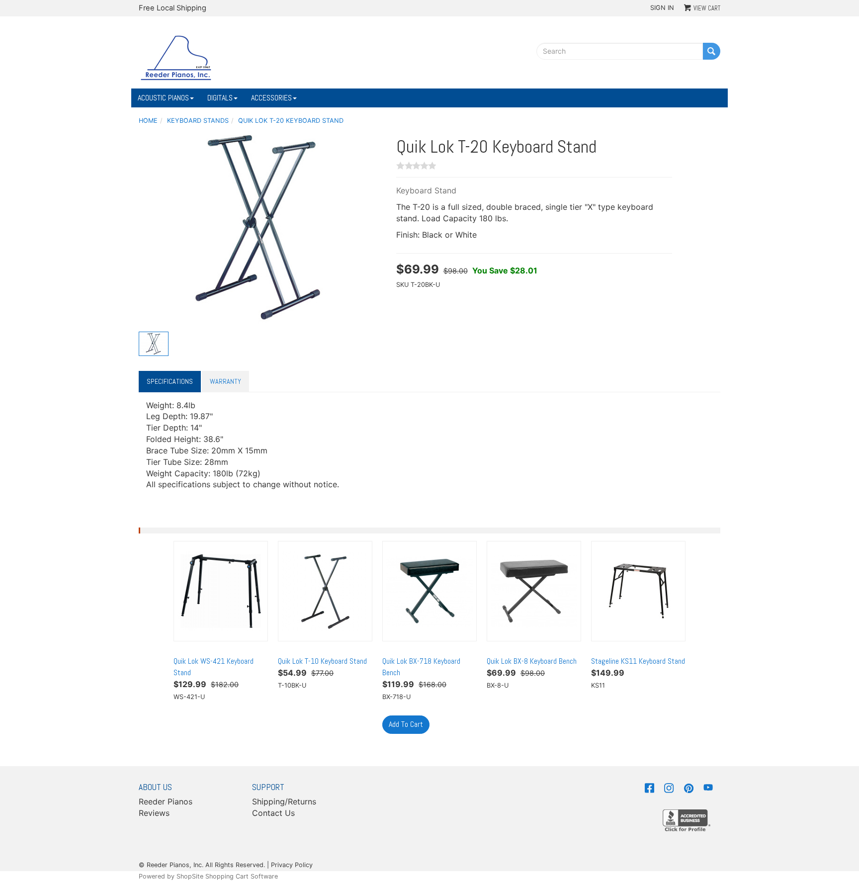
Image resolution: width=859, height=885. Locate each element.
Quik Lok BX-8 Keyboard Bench (532, 661)
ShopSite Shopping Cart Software (227, 876)
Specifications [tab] (170, 381)
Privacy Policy (292, 865)
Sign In (662, 7)
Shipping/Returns (284, 801)
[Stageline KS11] (638, 591)
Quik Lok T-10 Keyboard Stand (322, 661)
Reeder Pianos (165, 801)
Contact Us (273, 813)
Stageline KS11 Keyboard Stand (638, 661)
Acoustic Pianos (163, 97)
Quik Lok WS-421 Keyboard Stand (213, 667)
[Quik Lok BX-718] (429, 591)
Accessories (271, 97)
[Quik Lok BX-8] (534, 591)
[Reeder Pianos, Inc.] (176, 57)
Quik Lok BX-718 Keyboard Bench (421, 667)
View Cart (706, 8)
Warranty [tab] (225, 381)
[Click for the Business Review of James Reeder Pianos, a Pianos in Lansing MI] (686, 819)
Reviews (154, 813)
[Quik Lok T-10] (325, 591)
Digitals (220, 97)
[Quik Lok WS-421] (220, 591)
